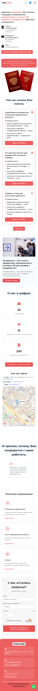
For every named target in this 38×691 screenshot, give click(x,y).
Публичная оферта (19, 686)
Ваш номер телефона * (11, 603)
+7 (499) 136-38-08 (17, 382)
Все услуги (19, 228)
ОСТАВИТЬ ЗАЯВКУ (11, 280)
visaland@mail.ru (14, 384)
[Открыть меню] (35, 3)
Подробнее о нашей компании (19, 364)
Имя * (5, 596)
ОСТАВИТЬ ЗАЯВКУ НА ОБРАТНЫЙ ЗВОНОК (19, 629)
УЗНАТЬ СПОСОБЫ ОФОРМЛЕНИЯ (17, 52)
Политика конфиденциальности (18, 684)
